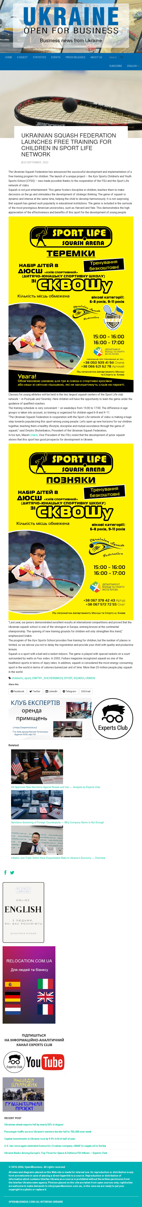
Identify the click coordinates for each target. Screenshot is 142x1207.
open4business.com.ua (24, 1201)
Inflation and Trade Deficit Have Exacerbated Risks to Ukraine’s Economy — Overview (58, 857)
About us (96, 57)
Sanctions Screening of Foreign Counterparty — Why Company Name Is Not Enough (57, 822)
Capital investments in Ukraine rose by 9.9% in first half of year (39, 1138)
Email (87, 691)
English (132, 66)
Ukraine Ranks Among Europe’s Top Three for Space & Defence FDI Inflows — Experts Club (55, 1153)
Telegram (70, 691)
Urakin (34, 435)
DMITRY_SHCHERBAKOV (47, 678)
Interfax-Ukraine (51, 1201)
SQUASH (78, 678)
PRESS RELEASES (75, 57)
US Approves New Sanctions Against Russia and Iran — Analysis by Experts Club (55, 787)
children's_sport (21, 678)
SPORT (68, 678)
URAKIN (90, 678)
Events (55, 57)
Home (8, 57)
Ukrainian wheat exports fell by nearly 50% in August (33, 1124)
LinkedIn (52, 691)
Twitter (36, 691)
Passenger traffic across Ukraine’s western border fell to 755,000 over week (47, 1131)
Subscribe (115, 66)
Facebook (18, 691)
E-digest (22, 57)
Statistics (39, 57)
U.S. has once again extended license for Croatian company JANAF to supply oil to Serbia (55, 1145)
